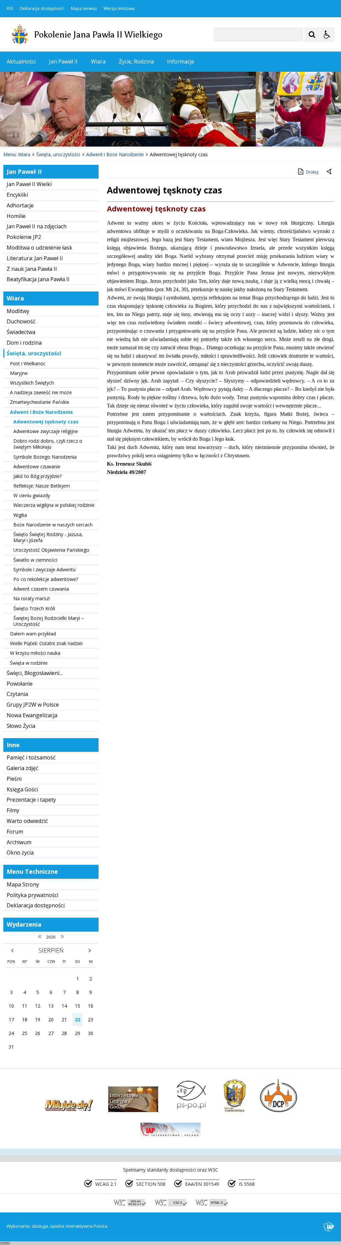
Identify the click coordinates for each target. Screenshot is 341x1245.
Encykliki (17, 194)
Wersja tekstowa (119, 9)
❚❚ (13, 134)
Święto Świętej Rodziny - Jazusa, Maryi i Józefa (48, 537)
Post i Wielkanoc (28, 363)
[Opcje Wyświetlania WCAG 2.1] (327, 34)
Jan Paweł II (63, 61)
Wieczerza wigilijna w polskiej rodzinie (54, 505)
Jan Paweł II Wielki (29, 184)
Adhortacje (20, 205)
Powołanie (20, 683)
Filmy (13, 810)
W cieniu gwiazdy (31, 495)
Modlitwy (18, 311)
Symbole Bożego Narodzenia (45, 457)
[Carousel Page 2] (71, 134)
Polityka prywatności (32, 895)
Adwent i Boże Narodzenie (41, 412)
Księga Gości (22, 789)
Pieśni (14, 778)
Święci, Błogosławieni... (34, 673)
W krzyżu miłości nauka (35, 653)
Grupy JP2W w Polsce (33, 704)
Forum (15, 831)
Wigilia (20, 515)
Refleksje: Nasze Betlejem (41, 486)
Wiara (98, 61)
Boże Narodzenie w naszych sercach (53, 524)
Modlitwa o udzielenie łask (39, 247)
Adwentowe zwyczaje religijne (45, 431)
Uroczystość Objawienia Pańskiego (51, 550)
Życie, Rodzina (136, 61)
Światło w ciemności (35, 560)
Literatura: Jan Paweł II (35, 258)
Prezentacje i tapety (31, 799)
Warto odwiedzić (27, 821)
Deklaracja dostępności (42, 9)
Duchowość (21, 321)
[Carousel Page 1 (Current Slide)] (64, 134)
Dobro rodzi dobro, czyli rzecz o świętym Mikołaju (47, 444)
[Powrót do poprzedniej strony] (329, 172)
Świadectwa (21, 332)
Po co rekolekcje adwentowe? (45, 579)
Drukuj (312, 172)
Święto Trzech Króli (34, 608)
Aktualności (21, 61)
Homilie (16, 216)
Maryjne (19, 373)
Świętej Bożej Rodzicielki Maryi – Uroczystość (48, 621)
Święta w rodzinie (29, 663)
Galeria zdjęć (22, 768)
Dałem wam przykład (33, 633)
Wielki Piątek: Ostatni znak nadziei (46, 643)
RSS (10, 9)
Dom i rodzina (24, 342)
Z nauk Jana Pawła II (32, 269)
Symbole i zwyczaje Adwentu (44, 569)
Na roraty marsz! (31, 598)
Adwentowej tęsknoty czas (46, 421)
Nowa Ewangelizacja (32, 715)
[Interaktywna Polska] (329, 1226)
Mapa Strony (23, 884)
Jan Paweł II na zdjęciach (37, 226)
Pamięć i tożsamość (31, 757)
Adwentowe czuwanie (36, 466)
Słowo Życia (21, 726)
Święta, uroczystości (34, 353)
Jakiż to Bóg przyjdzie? (37, 476)
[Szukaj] (312, 34)
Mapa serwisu (84, 9)
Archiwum (19, 842)
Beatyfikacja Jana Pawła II (38, 279)
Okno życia (20, 852)
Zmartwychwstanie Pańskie (39, 402)
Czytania (17, 694)
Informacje (180, 61)
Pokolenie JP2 (24, 237)
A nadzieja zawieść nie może (41, 392)
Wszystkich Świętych (32, 383)
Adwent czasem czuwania (41, 589)
